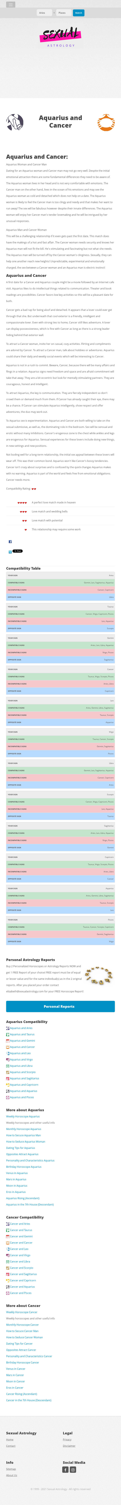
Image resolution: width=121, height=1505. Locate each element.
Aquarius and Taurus (22, 1034)
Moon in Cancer (15, 1381)
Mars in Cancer (15, 1375)
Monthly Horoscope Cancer (22, 1324)
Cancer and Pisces (20, 1293)
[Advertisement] (60, 72)
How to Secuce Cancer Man (22, 1331)
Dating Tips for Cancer (19, 1343)
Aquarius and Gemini (22, 1040)
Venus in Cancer (15, 1368)
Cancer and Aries (19, 1223)
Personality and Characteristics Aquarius (30, 1160)
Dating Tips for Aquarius (20, 1148)
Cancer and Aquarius (22, 1286)
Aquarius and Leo (20, 1053)
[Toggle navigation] (10, 5)
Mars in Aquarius (16, 1179)
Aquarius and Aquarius (23, 1091)
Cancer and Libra (19, 1261)
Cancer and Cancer (20, 1242)
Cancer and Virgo (19, 1255)
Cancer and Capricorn (22, 1280)
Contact (10, 1446)
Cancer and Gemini (21, 1236)
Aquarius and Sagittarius (24, 1078)
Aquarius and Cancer (22, 1047)
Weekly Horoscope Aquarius (23, 1116)
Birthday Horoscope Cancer (22, 1362)
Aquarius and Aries (20, 1028)
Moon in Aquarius (16, 1185)
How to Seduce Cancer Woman (24, 1337)
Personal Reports (59, 1006)
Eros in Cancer (14, 1387)
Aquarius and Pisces (21, 1097)
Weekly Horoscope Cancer (21, 1312)
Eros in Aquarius (16, 1192)
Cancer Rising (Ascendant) (21, 1394)
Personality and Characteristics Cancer (29, 1356)
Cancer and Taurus (20, 1230)
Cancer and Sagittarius (23, 1274)
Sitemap (11, 1469)
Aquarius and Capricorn (23, 1084)
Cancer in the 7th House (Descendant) (28, 1400)
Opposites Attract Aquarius (22, 1154)
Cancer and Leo (18, 1249)
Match (78, 12)
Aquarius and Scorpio (22, 1072)
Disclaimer (69, 1446)
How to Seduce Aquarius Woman (25, 1141)
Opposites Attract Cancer (21, 1350)
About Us (11, 1475)
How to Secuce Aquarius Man (23, 1135)
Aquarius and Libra (20, 1066)
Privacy (67, 1439)
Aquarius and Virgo (21, 1059)
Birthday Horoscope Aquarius (23, 1167)
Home (9, 1439)
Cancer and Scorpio (21, 1268)
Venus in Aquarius (17, 1173)
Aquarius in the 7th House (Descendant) (30, 1204)
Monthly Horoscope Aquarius (23, 1129)
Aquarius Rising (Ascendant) (22, 1198)
